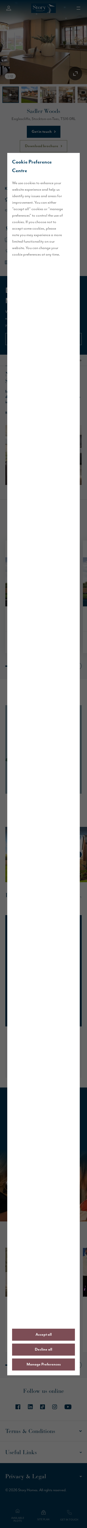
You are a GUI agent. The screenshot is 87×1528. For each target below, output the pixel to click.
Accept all (44, 1335)
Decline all (43, 1349)
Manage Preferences (44, 1364)
